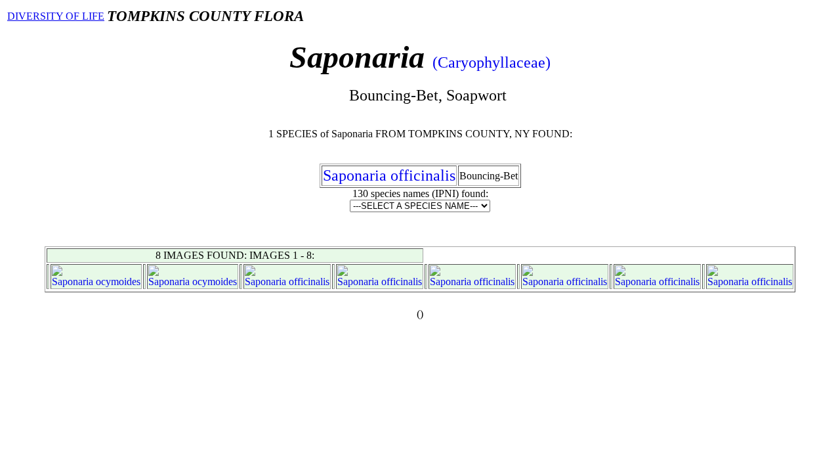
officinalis (309, 281)
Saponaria (72, 281)
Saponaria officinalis (389, 175)
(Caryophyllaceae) (491, 62)
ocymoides (118, 281)
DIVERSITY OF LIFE (55, 16)
